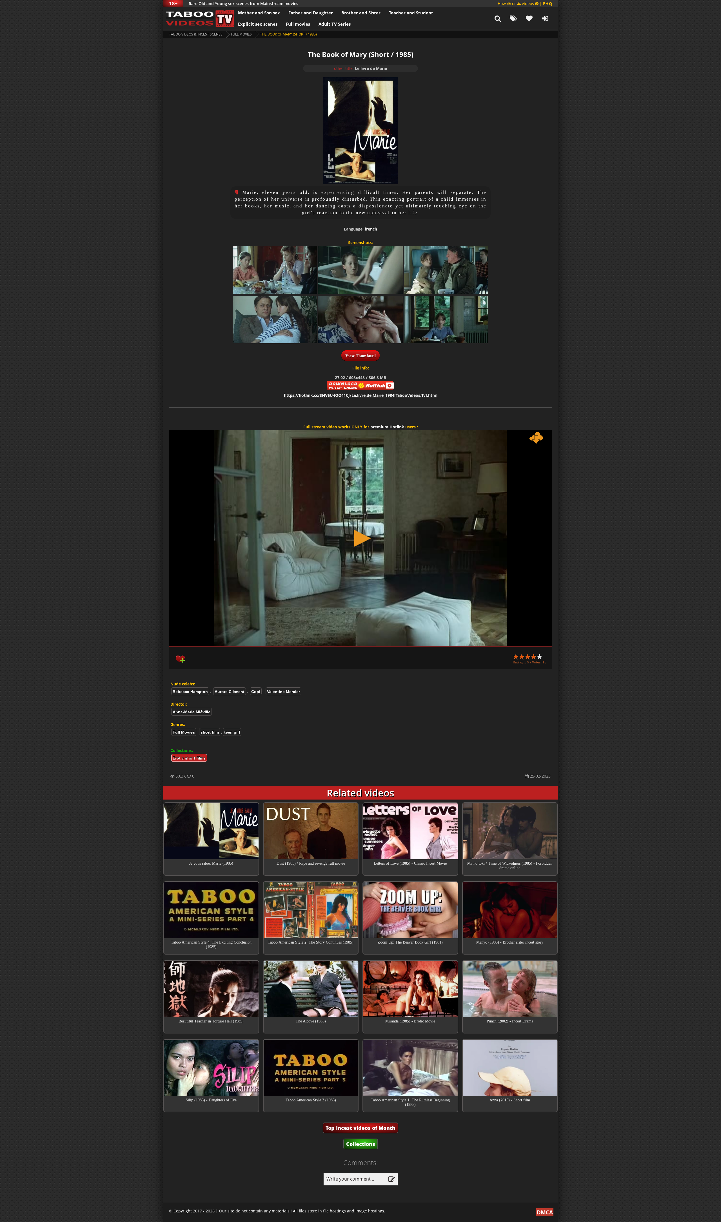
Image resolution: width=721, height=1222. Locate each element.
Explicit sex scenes (257, 24)
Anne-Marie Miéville (191, 712)
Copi (255, 691)
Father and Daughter (310, 13)
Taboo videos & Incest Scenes (195, 34)
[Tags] (513, 18)
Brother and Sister (360, 13)
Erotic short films (189, 758)
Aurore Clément (229, 691)
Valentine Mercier (283, 691)
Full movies (298, 24)
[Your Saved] (529, 18)
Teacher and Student (411, 13)
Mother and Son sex (259, 13)
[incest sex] (198, 18)
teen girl (232, 732)
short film (210, 732)
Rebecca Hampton (190, 691)
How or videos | (525, 3)
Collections (360, 1144)
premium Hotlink (387, 427)
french (371, 229)
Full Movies (241, 34)
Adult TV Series (335, 24)
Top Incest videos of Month (360, 1127)
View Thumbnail (360, 356)
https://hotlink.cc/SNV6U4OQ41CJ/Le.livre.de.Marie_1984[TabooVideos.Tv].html (360, 395)
